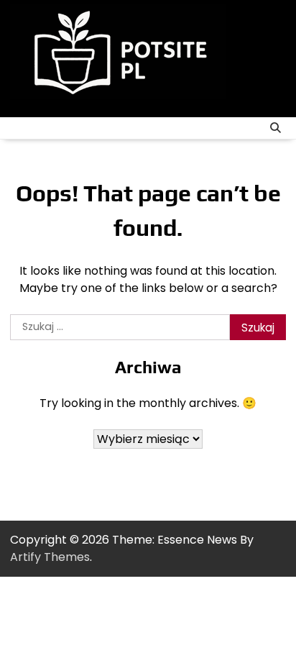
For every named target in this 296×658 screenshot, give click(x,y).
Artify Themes (50, 557)
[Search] (275, 128)
